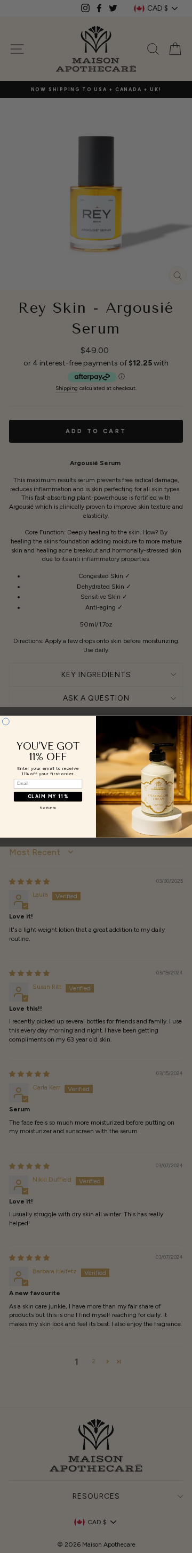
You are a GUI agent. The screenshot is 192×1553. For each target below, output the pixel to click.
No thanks (48, 808)
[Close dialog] (5, 721)
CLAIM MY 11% (48, 796)
